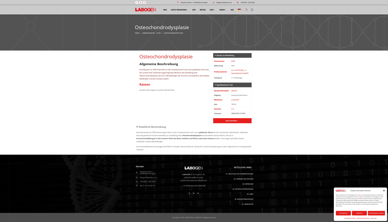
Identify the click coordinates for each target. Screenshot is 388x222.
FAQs (232, 10)
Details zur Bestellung (225, 55)
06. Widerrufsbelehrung (244, 199)
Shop (194, 10)
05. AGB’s (250, 194)
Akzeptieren (343, 213)
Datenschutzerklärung (363, 218)
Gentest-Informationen (179, 10)
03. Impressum (248, 184)
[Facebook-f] (136, 2)
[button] (384, 191)
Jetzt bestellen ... (232, 121)
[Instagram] (144, 2)
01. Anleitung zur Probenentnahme (239, 174)
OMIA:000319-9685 (238, 113)
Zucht (212, 10)
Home (165, 10)
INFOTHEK (203, 10)
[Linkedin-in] (140, 2)
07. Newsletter (247, 204)
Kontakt (222, 10)
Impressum (373, 218)
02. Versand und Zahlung (243, 179)
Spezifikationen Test (224, 85)
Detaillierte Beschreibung (152, 126)
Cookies (359, 195)
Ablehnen (359, 213)
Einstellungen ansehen (376, 213)
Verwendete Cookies (350, 218)
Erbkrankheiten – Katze (152, 33)
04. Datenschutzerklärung (243, 189)
